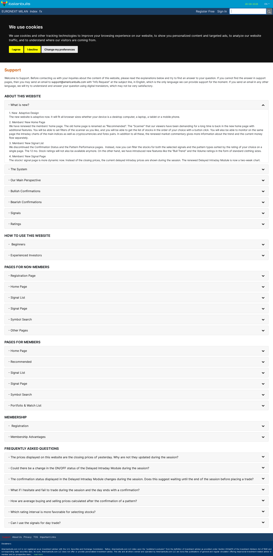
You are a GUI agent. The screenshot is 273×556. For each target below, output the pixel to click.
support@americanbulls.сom (68, 81)
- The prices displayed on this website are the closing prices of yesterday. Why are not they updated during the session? (93, 457)
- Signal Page (17, 308)
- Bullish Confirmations (24, 191)
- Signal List (16, 297)
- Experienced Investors (25, 255)
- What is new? (18, 105)
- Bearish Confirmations (25, 202)
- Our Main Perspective (24, 180)
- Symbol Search (20, 319)
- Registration (18, 426)
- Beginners (16, 244)
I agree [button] (16, 49)
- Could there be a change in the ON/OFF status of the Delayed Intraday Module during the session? (78, 468)
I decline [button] (32, 49)
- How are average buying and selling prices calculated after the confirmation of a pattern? (72, 501)
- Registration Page (21, 275)
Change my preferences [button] (59, 49)
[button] (268, 4)
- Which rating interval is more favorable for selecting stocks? (51, 512)
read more (38, 554)
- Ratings (14, 224)
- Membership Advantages (27, 437)
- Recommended (20, 361)
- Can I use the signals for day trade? (34, 523)
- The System (17, 169)
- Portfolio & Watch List (24, 405)
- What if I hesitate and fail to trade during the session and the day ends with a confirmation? (73, 490)
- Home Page (17, 286)
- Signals (14, 213)
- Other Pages (18, 330)
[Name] (269, 11)
